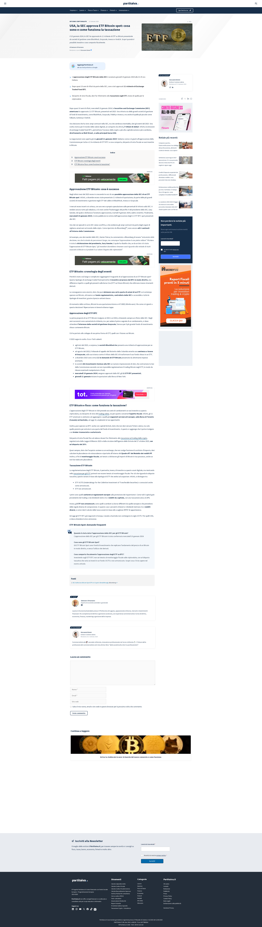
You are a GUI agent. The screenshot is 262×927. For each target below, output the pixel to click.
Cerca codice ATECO (117, 896)
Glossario (140, 903)
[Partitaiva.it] (131, 3)
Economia (140, 893)
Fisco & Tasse (141, 888)
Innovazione (123, 10)
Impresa (73, 10)
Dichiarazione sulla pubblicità (172, 903)
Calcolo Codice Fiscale (118, 886)
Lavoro (81, 10)
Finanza (103, 10)
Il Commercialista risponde (119, 906)
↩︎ (117, 583)
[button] (6, 4)
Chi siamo (166, 884)
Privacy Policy (167, 896)
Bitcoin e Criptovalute (78, 21)
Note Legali (166, 901)
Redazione (166, 889)
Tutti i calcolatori (116, 898)
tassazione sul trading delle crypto (134, 438)
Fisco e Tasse (92, 10)
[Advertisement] (131, 797)
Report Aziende (116, 903)
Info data (140, 901)
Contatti (165, 886)
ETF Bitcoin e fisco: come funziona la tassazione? (92, 164)
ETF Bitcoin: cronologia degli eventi (87, 161)
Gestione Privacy (168, 908)
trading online (103, 414)
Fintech (112, 10)
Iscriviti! (175, 257)
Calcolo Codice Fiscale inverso (120, 889)
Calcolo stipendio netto (118, 884)
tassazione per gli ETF (81, 473)
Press (165, 894)
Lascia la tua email (167, 239)
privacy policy (161, 855)
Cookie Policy (167, 898)
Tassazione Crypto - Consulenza (121, 908)
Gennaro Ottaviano (77, 47)
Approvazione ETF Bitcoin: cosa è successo (90, 157)
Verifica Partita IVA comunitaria (120, 894)
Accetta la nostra (171, 250)
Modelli (139, 898)
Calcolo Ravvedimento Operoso (121, 891)
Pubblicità (166, 891)
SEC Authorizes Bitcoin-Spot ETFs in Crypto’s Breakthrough (90, 583)
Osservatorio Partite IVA (118, 901)
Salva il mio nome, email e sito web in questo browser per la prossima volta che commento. (107, 706)
